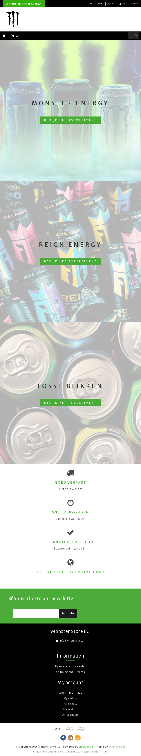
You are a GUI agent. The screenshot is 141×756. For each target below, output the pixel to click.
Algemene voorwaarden (70, 666)
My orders (70, 698)
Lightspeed (86, 746)
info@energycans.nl (72, 640)
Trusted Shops (102, 751)
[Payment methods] (57, 728)
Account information (70, 692)
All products (70, 714)
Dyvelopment (117, 746)
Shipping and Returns (70, 672)
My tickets (70, 703)
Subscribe (68, 613)
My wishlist (70, 709)
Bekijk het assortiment (70, 120)
